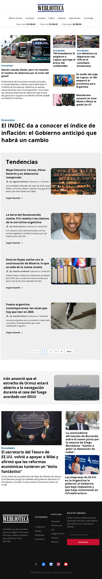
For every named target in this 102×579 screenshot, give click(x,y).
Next (69, 351)
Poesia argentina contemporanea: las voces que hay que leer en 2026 (26, 308)
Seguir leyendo (13, 198)
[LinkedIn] (51, 564)
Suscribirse (83, 542)
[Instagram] (58, 564)
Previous (35, 351)
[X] (36, 564)
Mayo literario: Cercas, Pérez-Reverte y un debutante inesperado (26, 173)
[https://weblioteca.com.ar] (50, 8)
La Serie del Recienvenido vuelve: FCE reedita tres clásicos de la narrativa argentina (27, 218)
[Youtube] (66, 564)
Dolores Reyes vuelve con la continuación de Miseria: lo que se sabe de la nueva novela (27, 263)
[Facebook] (43, 564)
